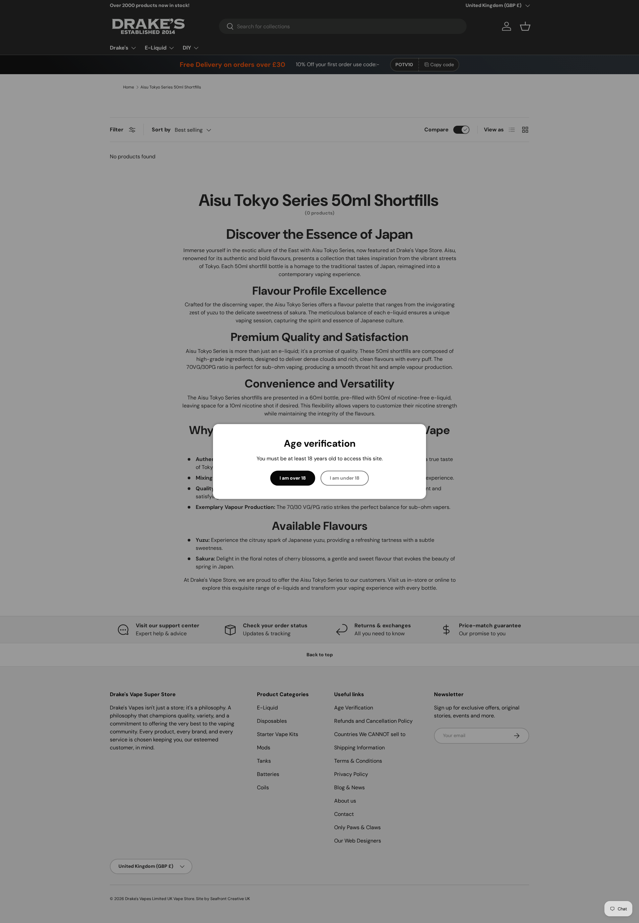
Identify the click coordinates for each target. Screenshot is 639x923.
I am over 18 (293, 478)
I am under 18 (344, 478)
